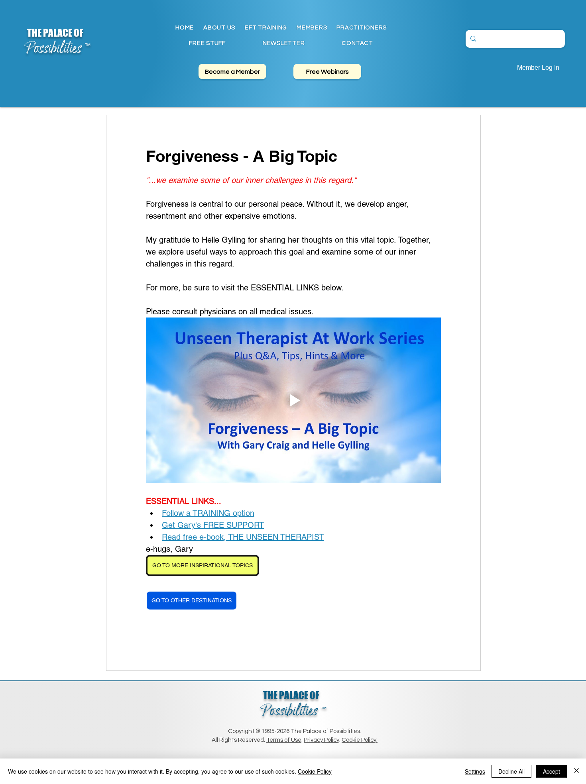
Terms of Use (283, 740)
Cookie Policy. (360, 740)
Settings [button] (475, 771)
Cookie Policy (315, 771)
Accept (551, 771)
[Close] (576, 771)
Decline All (511, 771)
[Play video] (293, 400)
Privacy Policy (321, 740)
